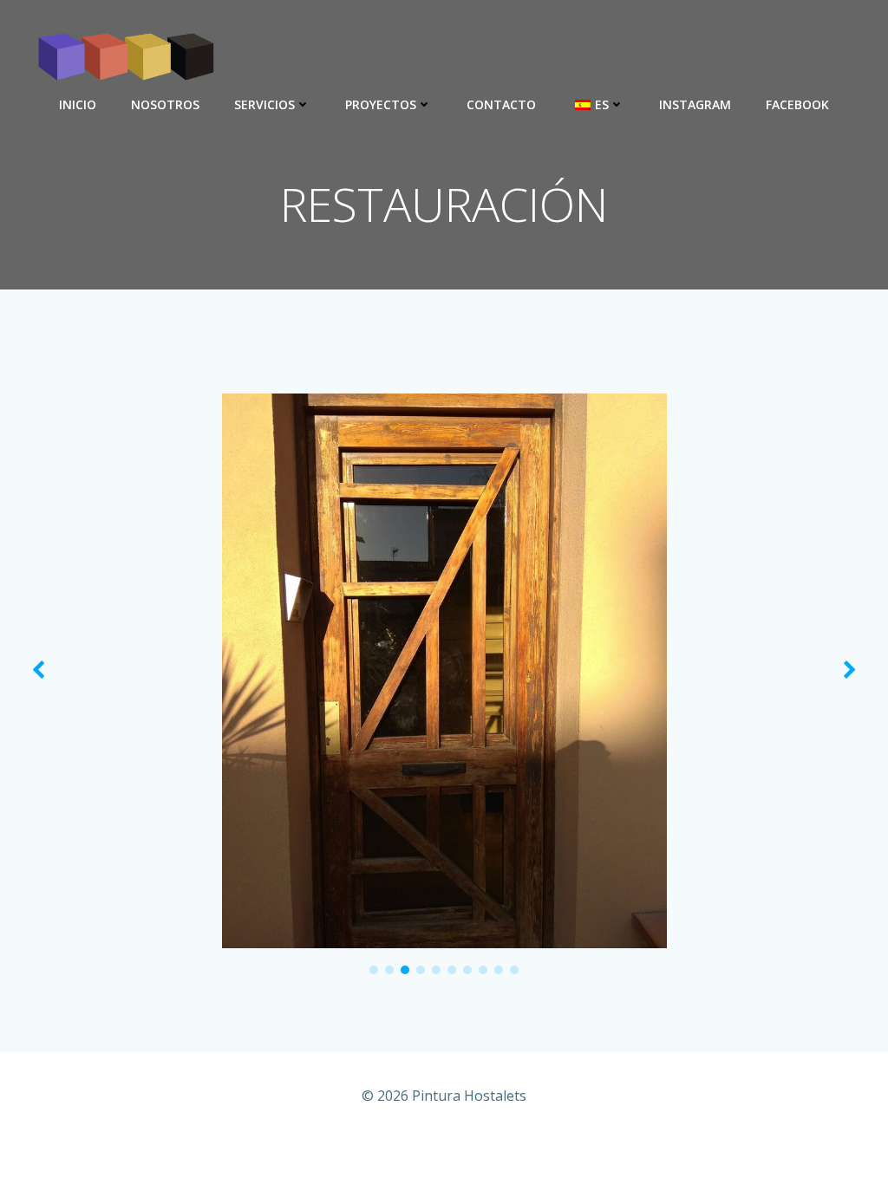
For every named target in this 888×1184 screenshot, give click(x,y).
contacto (501, 104)
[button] (373, 970)
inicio (77, 104)
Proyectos (380, 104)
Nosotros (165, 104)
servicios (264, 104)
